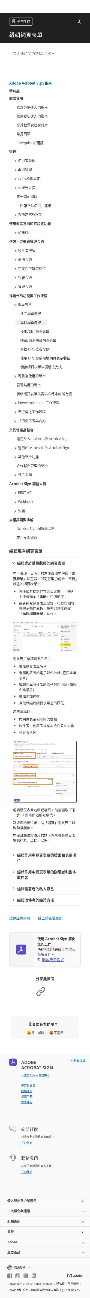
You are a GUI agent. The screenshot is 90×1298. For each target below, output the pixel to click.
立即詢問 (26, 1143)
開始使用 (26, 1091)
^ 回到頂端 (78, 1060)
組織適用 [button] (13, 1221)
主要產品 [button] (13, 1252)
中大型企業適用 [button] (18, 1211)
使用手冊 (26, 1096)
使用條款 (73, 1284)
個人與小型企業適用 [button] (21, 1201)
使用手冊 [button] (23, 21)
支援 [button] (10, 1231)
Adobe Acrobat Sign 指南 (30, 83)
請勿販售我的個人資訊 (45, 1290)
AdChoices (73, 1290)
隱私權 (60, 1284)
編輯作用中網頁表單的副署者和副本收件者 (46, 874)
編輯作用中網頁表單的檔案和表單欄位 (46, 857)
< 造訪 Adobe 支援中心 (35, 1075)
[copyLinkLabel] (41, 995)
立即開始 (26, 1172)
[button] (76, 22)
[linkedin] (34, 1276)
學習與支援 (28, 1085)
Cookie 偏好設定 (17, 1290)
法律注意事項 (19, 918)
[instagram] (17, 1276)
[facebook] (9, 1276)
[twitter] (26, 1276)
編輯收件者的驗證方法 (35, 900)
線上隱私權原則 (50, 918)
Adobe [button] (12, 1242)
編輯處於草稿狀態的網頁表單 (41, 563)
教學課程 (26, 1102)
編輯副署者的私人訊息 (35, 888)
